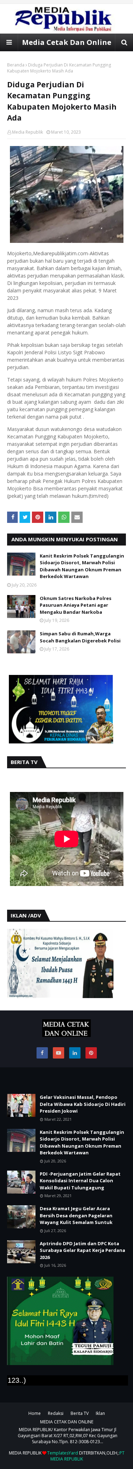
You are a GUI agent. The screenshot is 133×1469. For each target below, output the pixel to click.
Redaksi (55, 1413)
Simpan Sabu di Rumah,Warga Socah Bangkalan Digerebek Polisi (80, 637)
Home (34, 1413)
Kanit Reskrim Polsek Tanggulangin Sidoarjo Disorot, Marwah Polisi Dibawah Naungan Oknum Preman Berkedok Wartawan (82, 566)
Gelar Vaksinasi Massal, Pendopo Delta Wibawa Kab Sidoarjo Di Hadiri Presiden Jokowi (83, 1104)
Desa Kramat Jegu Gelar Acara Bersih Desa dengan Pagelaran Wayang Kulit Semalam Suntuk (76, 1215)
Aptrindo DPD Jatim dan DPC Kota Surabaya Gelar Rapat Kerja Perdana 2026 (82, 1250)
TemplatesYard (62, 1453)
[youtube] (58, 1053)
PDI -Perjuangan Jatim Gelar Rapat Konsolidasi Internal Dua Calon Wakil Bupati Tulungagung (80, 1181)
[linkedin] (75, 1053)
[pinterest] (91, 1053)
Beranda (15, 65)
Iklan (100, 1413)
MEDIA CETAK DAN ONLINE (66, 1422)
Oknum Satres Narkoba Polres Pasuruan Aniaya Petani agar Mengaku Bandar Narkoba (75, 605)
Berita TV (80, 1413)
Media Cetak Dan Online (66, 42)
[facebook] (42, 1053)
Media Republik (27, 132)
